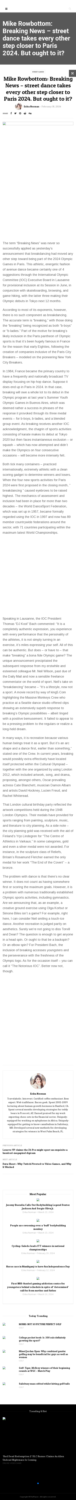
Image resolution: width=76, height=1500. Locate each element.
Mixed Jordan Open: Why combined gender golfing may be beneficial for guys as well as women (43, 1354)
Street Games (38, 72)
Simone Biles (12, 913)
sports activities (60, 429)
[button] (32, 1483)
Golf (21, 1328)
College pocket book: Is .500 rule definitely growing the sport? (42, 1339)
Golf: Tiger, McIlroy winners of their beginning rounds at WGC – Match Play (44, 1369)
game (7, 296)
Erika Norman (31, 106)
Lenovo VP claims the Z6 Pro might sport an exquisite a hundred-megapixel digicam (35, 1151)
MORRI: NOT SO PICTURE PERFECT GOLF (40, 1324)
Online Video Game (12, 1463)
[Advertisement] (38, 201)
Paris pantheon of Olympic (51, 336)
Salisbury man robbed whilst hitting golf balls (44, 1383)
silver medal (27, 846)
